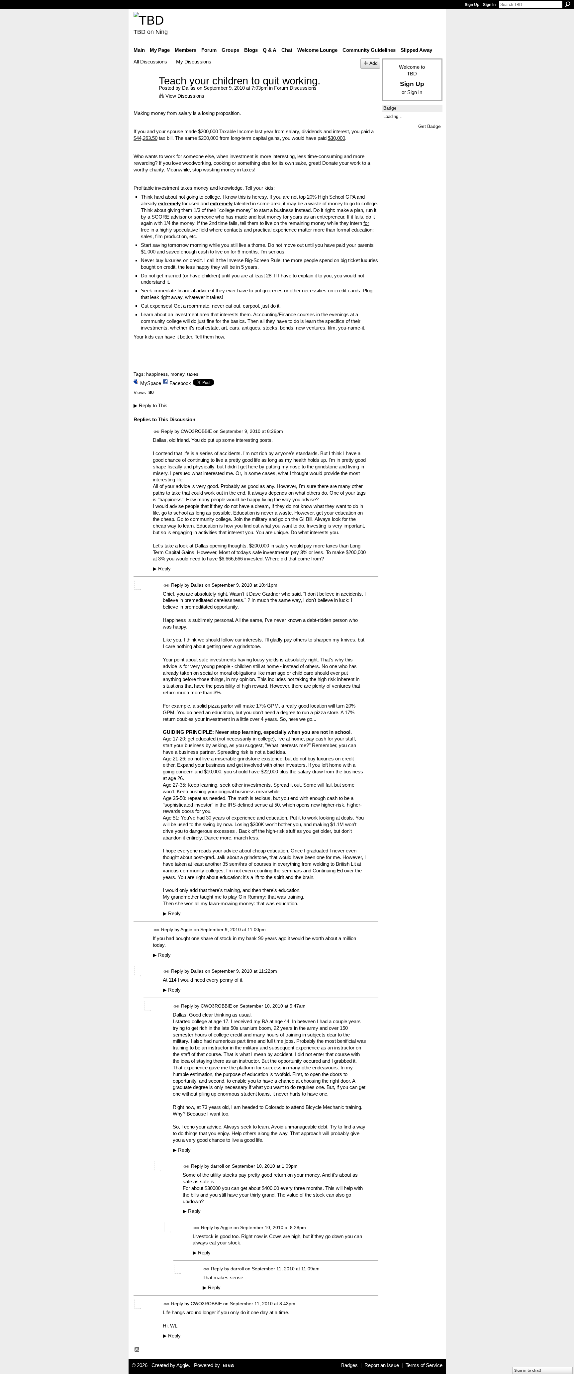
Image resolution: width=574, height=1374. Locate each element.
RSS (137, 1350)
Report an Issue (381, 1365)
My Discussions (193, 61)
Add (373, 63)
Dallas (189, 88)
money (177, 374)
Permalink (156, 432)
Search (567, 4)
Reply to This (150, 405)
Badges (349, 1365)
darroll (217, 1166)
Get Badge (429, 126)
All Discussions (150, 61)
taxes (192, 374)
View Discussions (184, 96)
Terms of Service (424, 1365)
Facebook (180, 383)
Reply (162, 568)
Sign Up (472, 4)
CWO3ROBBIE (196, 431)
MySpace (150, 383)
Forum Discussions (295, 88)
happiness (157, 374)
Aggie (186, 929)
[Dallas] (144, 93)
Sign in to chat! (527, 1370)
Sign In (489, 4)
